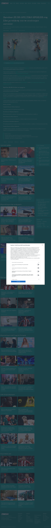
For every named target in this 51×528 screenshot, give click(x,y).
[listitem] (25, 262)
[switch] (38, 264)
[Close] (43, 245)
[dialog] (25, 264)
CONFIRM (18, 281)
